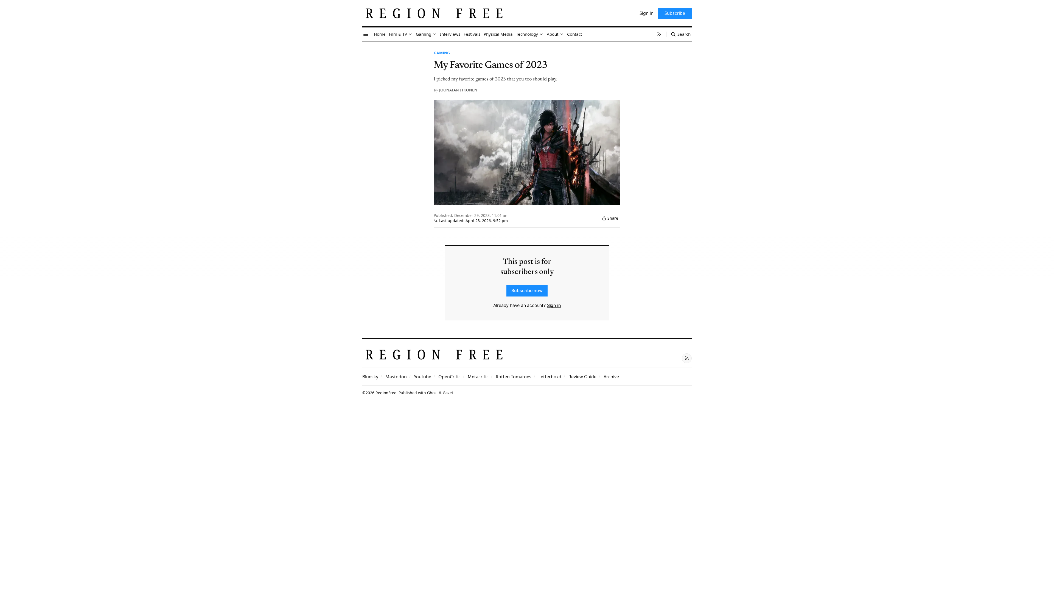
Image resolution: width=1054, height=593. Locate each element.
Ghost (432, 392)
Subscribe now (527, 290)
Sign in (554, 305)
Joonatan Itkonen (458, 90)
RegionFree (385, 392)
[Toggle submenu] (410, 34)
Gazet (448, 392)
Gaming (442, 52)
